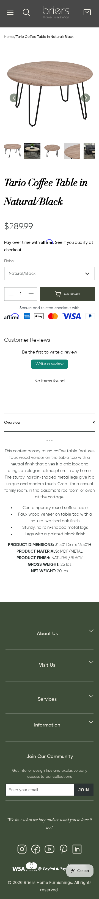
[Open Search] (26, 12)
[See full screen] (49, 93)
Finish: (9, 261)
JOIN (83, 789)
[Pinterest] (63, 850)
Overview (12, 423)
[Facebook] (35, 850)
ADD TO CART (72, 294)
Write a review (49, 364)
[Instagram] (22, 850)
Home (9, 37)
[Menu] (10, 12)
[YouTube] (49, 850)
